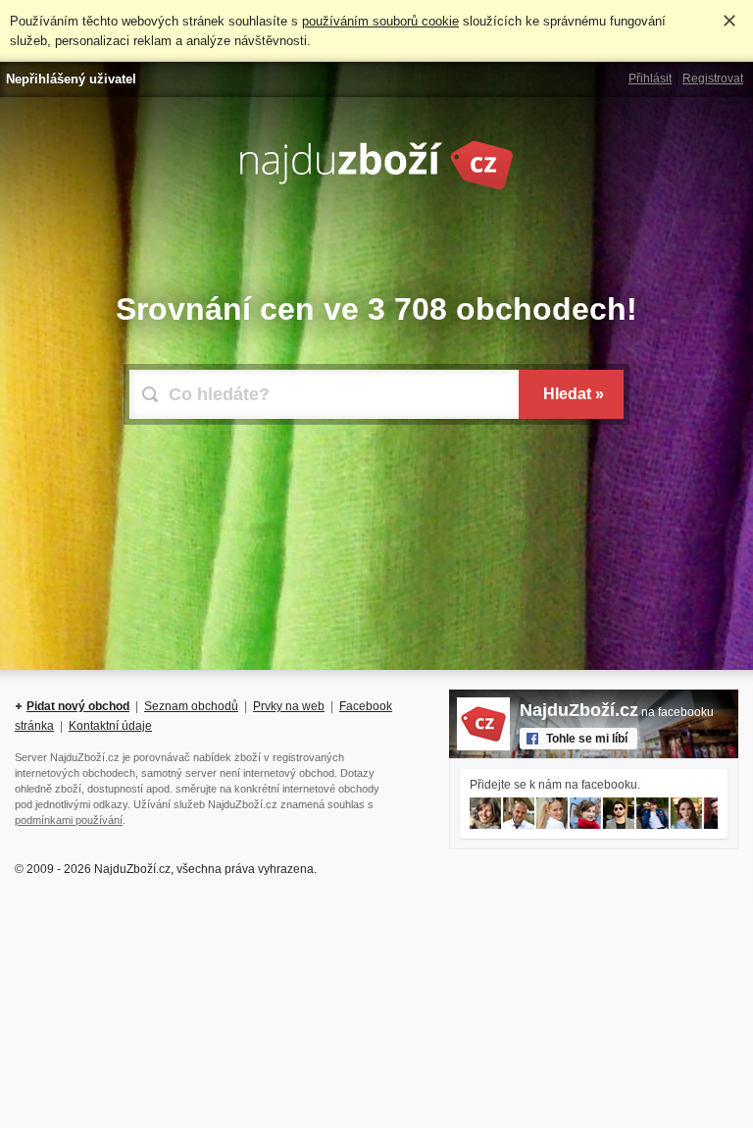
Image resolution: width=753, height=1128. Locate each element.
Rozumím (729, 20)
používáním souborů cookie (380, 21)
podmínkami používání (69, 820)
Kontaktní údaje (110, 726)
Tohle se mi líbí (587, 738)
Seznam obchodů (191, 706)
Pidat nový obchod (77, 706)
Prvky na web (289, 706)
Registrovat (712, 78)
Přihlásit (650, 78)
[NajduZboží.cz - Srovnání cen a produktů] (376, 186)
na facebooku (617, 712)
